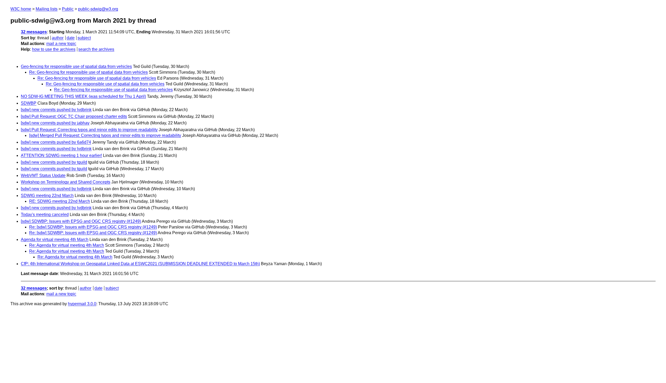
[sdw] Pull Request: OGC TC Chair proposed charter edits (74, 116)
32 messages (34, 32)
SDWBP (28, 103)
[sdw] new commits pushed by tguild (54, 162)
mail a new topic (61, 43)
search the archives (96, 49)
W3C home (20, 9)
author (57, 38)
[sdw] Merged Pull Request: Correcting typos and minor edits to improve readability (105, 135)
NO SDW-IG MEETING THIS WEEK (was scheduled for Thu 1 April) (83, 96)
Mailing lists (46, 9)
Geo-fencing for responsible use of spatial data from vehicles (76, 66)
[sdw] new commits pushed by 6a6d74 (56, 142)
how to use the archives (53, 49)
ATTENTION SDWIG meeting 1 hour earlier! (61, 155)
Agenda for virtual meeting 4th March (54, 239)
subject (84, 38)
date (71, 38)
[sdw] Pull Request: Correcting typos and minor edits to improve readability (89, 129)
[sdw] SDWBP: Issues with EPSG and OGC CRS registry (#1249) (81, 221)
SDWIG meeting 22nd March (47, 195)
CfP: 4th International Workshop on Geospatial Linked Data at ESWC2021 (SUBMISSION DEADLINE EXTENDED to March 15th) (140, 263)
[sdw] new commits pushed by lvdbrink (56, 109)
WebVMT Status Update (43, 175)
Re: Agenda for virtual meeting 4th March (66, 245)
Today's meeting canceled (45, 214)
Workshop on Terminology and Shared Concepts (65, 182)
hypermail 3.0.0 (82, 304)
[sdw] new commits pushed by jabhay (55, 123)
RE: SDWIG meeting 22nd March (59, 201)
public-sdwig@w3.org (98, 9)
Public (68, 9)
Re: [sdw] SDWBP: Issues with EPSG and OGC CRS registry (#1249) (93, 227)
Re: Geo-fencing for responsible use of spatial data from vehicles (88, 72)
